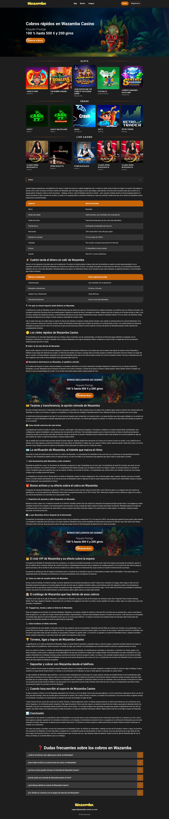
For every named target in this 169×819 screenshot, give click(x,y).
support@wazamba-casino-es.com (84, 809)
